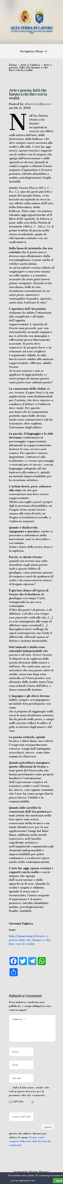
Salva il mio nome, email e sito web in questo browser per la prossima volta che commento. (29, 1091)
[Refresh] (33, 1102)
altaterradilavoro (38, 104)
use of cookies (43, 1180)
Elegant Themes (38, 1171)
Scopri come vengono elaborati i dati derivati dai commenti (30, 1141)
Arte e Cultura (30, 64)
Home (13, 64)
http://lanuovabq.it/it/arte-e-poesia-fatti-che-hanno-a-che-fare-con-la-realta (30, 939)
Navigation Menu (31, 51)
